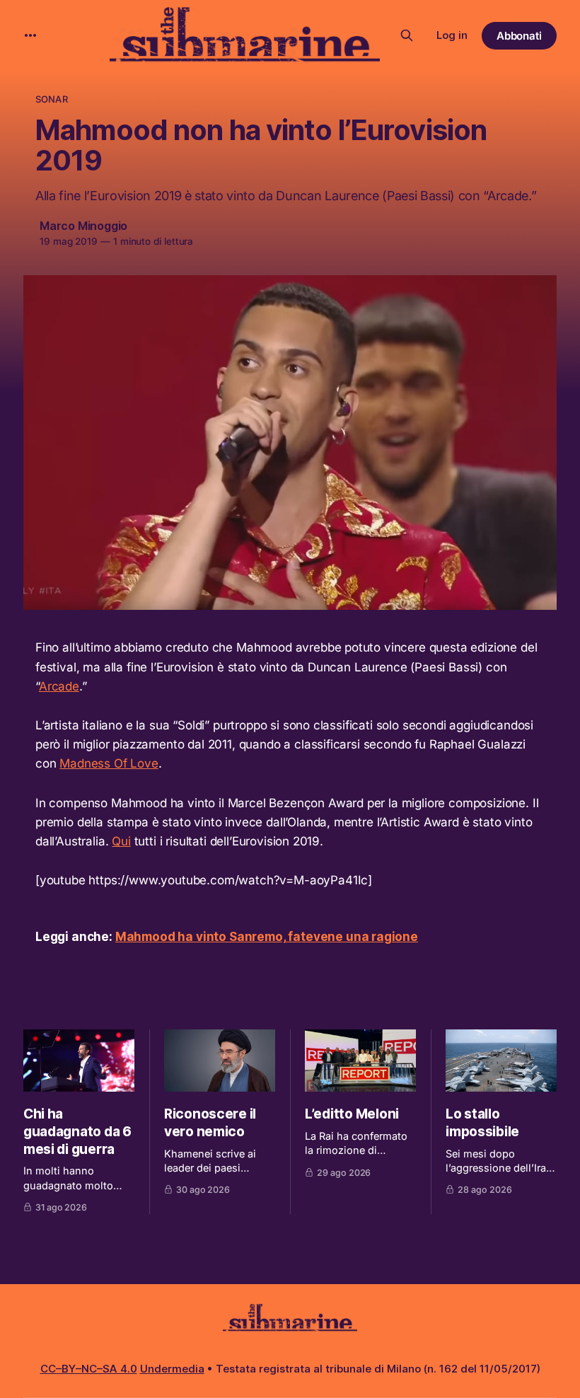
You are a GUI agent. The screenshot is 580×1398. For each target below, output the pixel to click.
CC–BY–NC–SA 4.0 (88, 1368)
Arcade (59, 686)
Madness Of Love (108, 763)
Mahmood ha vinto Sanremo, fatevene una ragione (266, 937)
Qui (121, 841)
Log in (452, 35)
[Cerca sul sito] (406, 35)
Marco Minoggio (83, 226)
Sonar (51, 99)
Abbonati (520, 35)
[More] (30, 35)
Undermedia (172, 1368)
